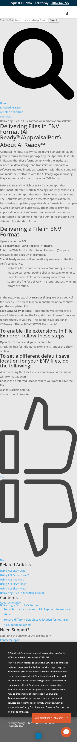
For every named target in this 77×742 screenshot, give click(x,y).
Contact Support (10, 640)
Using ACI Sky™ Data (13, 570)
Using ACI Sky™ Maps (13, 588)
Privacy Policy (16, 723)
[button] (66, 732)
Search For (6, 20)
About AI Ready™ (10, 602)
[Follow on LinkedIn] (38, 736)
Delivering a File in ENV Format (19, 605)
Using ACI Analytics (12, 579)
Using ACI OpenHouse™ (15, 575)
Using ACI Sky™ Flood (13, 584)
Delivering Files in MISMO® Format (22, 593)
